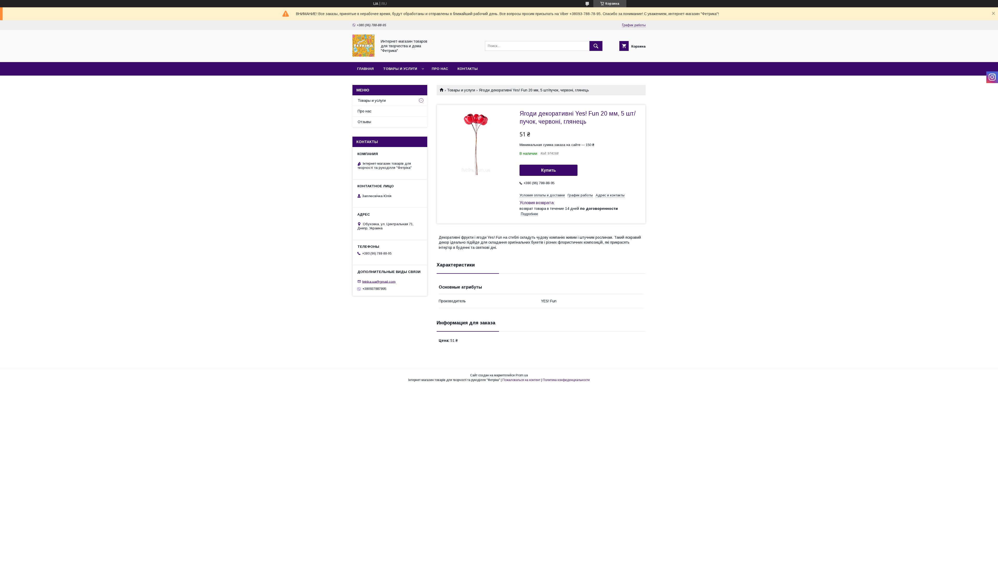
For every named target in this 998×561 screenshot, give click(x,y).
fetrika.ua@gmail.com (379, 281)
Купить (548, 170)
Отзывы (364, 122)
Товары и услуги (400, 69)
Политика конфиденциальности (566, 380)
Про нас (440, 69)
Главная (365, 69)
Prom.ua (522, 375)
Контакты (467, 69)
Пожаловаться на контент (521, 380)
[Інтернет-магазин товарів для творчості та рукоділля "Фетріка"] (363, 55)
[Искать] (595, 46)
